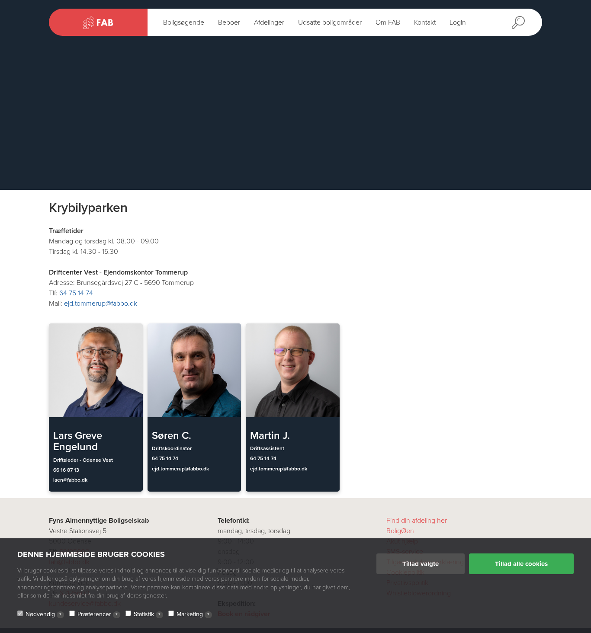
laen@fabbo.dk (70, 480)
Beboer (229, 22)
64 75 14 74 (76, 293)
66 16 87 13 (66, 470)
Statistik (147, 614)
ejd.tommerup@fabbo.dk (100, 303)
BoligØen (400, 531)
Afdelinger (269, 22)
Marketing (193, 614)
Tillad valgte (420, 564)
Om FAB (388, 22)
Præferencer (97, 614)
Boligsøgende (183, 22)
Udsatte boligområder (330, 22)
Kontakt (425, 22)
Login (458, 22)
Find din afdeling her (416, 520)
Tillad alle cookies (521, 564)
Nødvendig (43, 614)
